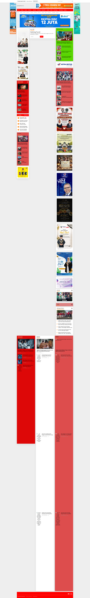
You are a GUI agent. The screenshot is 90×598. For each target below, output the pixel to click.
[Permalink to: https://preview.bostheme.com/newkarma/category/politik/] (71, 290)
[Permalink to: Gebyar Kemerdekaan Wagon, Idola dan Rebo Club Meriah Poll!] (64, 344)
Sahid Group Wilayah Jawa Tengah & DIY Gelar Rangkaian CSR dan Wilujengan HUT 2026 (25, 152)
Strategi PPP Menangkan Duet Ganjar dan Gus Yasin (64, 298)
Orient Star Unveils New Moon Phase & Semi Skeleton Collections (28, 366)
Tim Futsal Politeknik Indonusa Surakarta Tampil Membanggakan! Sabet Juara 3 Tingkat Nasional (24, 130)
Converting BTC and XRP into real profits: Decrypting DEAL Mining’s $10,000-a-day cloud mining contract (28, 355)
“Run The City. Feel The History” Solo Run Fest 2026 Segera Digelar (64, 330)
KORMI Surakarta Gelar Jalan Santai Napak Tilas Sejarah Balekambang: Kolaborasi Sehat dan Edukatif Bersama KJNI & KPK (65, 321)
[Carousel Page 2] (63, 300)
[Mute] (25, 46)
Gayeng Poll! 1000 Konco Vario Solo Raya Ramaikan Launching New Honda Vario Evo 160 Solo (67, 97)
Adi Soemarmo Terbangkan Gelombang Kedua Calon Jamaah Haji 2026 (66, 57)
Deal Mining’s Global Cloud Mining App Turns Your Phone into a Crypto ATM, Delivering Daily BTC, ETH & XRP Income (28, 361)
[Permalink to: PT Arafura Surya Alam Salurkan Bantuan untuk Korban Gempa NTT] (19, 109)
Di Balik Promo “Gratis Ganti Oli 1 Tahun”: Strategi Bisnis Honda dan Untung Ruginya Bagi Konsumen (67, 102)
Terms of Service (29, 596)
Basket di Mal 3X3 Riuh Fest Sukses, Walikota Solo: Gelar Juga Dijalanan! (64, 333)
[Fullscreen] (27, 46)
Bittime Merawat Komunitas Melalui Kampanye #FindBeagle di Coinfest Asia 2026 (22, 91)
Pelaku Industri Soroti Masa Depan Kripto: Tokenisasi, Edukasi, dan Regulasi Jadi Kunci (24, 105)
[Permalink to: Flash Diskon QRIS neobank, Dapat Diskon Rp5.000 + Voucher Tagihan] (19, 100)
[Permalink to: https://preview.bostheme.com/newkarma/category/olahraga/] (71, 308)
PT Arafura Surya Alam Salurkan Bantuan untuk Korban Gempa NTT (24, 109)
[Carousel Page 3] (65, 300)
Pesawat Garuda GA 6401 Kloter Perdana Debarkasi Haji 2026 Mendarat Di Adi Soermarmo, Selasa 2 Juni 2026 (66, 46)
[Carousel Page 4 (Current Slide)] (66, 300)
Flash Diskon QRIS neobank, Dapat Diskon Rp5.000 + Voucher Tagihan (25, 100)
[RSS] (71, 594)
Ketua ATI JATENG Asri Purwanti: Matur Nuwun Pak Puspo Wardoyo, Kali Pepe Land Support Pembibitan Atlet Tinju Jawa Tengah (65, 324)
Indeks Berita (35, 596)
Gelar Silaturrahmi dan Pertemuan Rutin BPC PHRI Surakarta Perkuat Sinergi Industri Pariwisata (25, 157)
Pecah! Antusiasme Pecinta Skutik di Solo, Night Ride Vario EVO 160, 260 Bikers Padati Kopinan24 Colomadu (67, 92)
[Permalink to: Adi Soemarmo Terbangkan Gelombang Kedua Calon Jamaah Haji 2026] (59, 57)
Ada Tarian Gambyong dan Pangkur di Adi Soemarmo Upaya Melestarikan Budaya (47, 434)
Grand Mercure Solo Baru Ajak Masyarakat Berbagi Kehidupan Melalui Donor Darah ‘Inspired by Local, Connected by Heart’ (24, 148)
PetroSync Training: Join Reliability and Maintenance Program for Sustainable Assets (25, 351)
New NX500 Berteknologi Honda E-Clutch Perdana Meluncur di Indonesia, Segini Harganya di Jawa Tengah (67, 86)
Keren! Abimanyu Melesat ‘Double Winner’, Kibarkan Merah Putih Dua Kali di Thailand (64, 82)
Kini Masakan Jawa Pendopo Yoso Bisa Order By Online (23, 118)
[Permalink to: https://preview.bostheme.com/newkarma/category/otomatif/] (71, 69)
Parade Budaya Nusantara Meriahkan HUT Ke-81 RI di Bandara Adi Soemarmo (46, 355)
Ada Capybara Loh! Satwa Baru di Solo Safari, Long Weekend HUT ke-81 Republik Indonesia (66, 434)
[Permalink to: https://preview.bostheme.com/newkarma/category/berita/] (27, 82)
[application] (23, 38)
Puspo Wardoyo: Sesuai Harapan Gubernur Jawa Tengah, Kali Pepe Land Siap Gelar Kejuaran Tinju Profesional (65, 327)
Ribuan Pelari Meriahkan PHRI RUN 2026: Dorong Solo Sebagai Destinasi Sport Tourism (22, 144)
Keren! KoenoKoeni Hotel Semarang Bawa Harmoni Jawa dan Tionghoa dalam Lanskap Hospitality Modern (25, 162)
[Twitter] (70, 594)
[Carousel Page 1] (62, 300)
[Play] (19, 46)
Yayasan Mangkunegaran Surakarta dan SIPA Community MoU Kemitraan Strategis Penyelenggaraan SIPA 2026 (45, 351)
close (15, 3)
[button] (72, 1)
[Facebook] (68, 594)
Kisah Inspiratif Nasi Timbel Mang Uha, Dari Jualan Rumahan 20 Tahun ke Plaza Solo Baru (66, 355)
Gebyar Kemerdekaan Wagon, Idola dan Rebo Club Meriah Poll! (64, 351)
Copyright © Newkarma (21, 596)
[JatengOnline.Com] (20, 5)
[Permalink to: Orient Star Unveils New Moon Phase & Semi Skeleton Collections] (20, 403)
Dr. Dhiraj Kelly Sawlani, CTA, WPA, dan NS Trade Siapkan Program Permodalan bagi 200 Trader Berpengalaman (25, 95)
